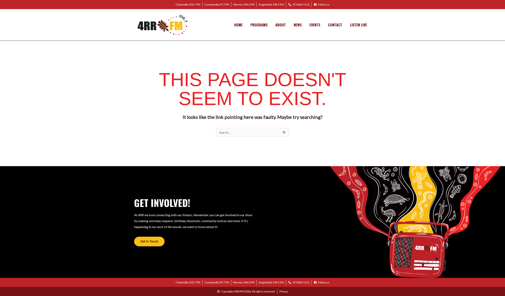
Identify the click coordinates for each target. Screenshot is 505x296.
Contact (335, 24)
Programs (259, 24)
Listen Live (358, 24)
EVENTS (315, 24)
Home (238, 24)
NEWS (298, 24)
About (280, 24)
